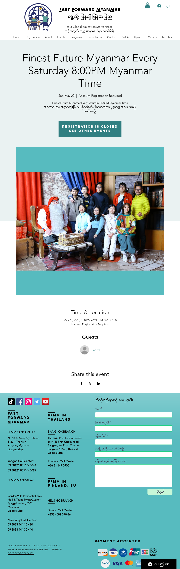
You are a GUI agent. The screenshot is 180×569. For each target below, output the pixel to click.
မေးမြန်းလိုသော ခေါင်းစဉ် (109, 448)
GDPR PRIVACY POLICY (21, 553)
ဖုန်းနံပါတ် (100, 436)
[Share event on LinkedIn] (98, 383)
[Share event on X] (90, 383)
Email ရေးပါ (102, 422)
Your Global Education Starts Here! (89, 26)
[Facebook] (19, 401)
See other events (90, 131)
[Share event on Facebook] (81, 383)
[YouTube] (45, 401)
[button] (147, 5)
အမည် (98, 409)
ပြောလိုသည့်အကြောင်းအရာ (111, 461)
